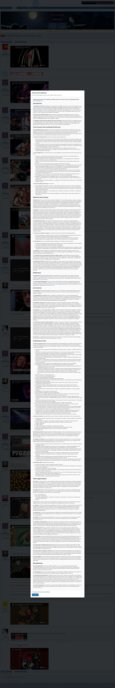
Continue (35, 594)
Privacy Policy (48, 482)
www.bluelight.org (37, 100)
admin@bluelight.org (43, 279)
